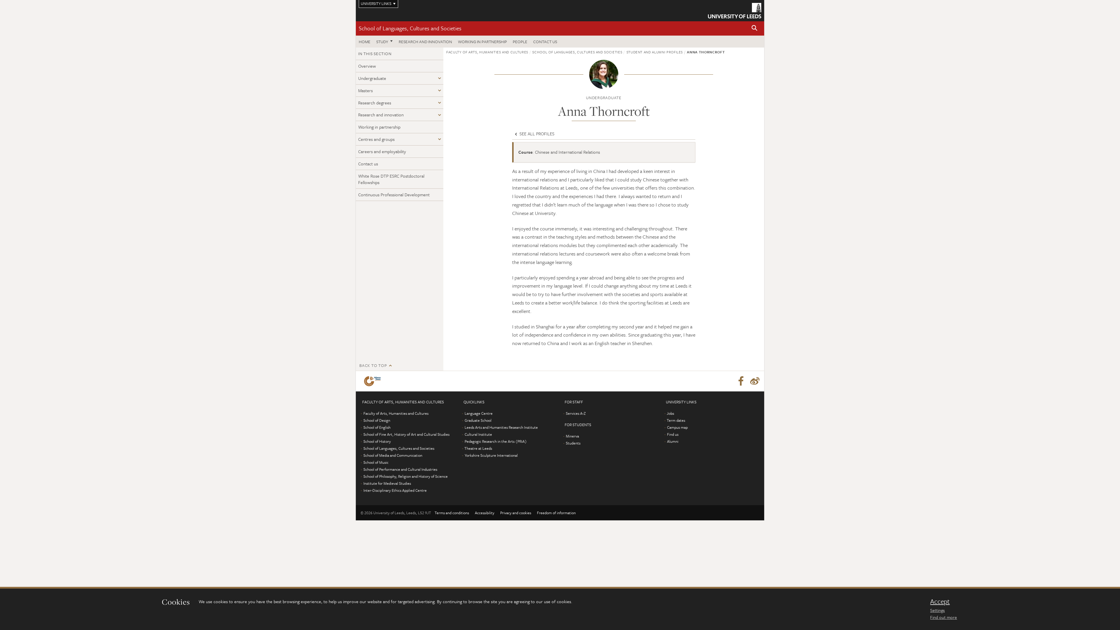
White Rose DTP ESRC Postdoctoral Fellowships (391, 179)
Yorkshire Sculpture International (491, 455)
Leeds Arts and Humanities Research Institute (501, 427)
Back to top (373, 365)
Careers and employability (382, 151)
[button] (754, 28)
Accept (940, 601)
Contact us (545, 41)
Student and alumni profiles (654, 52)
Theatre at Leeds (478, 448)
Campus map (677, 427)
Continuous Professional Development (394, 194)
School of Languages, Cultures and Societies (410, 28)
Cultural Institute (478, 434)
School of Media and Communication (392, 455)
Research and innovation (425, 41)
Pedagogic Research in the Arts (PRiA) (496, 441)
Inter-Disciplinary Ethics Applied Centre (395, 490)
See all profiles (536, 133)
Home (364, 41)
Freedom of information (556, 513)
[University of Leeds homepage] (734, 10)
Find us (672, 434)
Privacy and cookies (515, 513)
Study (382, 41)
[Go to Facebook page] (741, 381)
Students (573, 443)
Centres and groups (376, 139)
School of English (377, 427)
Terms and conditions (452, 513)
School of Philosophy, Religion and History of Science (405, 476)
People (520, 41)
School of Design (376, 420)
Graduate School (478, 420)
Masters (365, 90)
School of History (377, 441)
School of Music (375, 462)
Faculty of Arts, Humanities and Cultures (487, 52)
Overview (367, 66)
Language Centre (479, 413)
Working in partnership (482, 41)
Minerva (572, 436)
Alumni (672, 441)
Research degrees (374, 102)
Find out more (943, 617)
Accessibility (484, 513)
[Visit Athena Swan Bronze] (373, 381)
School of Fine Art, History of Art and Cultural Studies (406, 434)
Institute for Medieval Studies (387, 483)
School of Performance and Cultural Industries (400, 469)
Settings (937, 610)
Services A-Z (576, 413)
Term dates (676, 420)
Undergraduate (372, 78)
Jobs (670, 413)
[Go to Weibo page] (755, 381)
